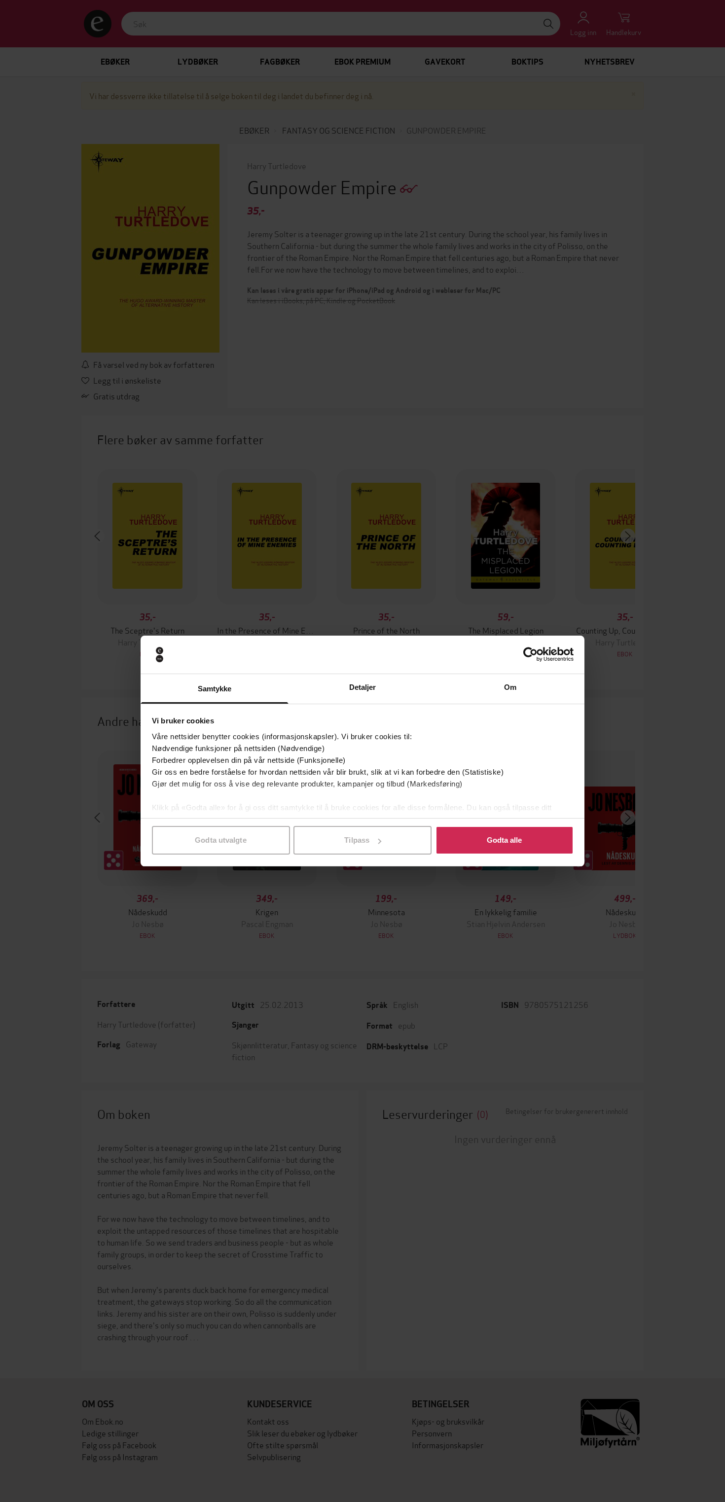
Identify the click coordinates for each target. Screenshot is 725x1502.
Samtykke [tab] (215, 688)
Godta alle (504, 840)
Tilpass (356, 840)
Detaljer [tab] (362, 687)
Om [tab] (510, 687)
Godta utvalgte (220, 840)
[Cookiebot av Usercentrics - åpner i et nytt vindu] (530, 654)
